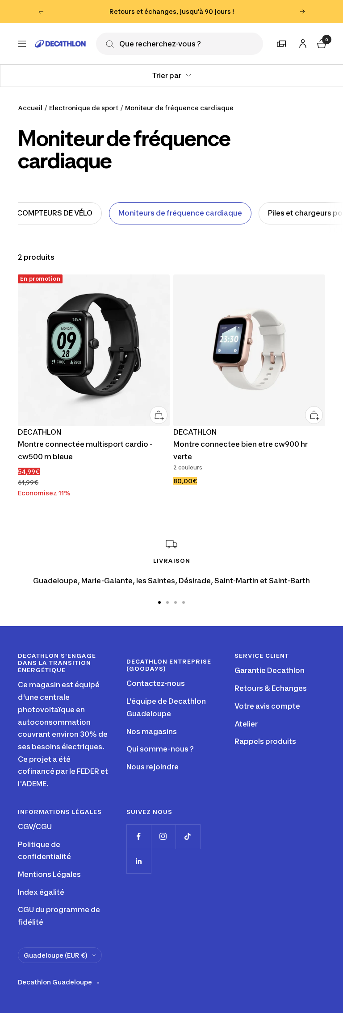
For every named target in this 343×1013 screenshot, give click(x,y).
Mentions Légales (49, 874)
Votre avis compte (267, 706)
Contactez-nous (155, 683)
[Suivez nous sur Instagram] (163, 836)
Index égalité (41, 892)
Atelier (246, 723)
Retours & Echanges (270, 688)
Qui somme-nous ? (160, 748)
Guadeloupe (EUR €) (56, 955)
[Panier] (320, 42)
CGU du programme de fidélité (59, 915)
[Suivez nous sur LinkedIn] (138, 861)
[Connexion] (301, 42)
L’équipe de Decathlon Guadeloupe (166, 707)
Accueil (30, 108)
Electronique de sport (83, 108)
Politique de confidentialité (44, 850)
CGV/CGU (35, 826)
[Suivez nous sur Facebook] (138, 836)
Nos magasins (151, 731)
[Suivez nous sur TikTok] (188, 836)
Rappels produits (265, 741)
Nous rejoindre (152, 766)
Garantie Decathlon (269, 670)
